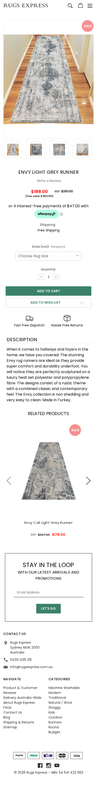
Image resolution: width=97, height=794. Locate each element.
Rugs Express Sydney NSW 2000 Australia (25, 647)
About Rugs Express (19, 702)
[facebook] (40, 765)
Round (53, 727)
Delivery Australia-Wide (22, 697)
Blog (6, 717)
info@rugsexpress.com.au (31, 667)
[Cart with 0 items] (80, 6)
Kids (51, 712)
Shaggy (54, 707)
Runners (55, 722)
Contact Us (12, 712)
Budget (54, 732)
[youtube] (56, 765)
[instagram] (48, 765)
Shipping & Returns (18, 722)
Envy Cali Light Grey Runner (48, 522)
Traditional (57, 697)
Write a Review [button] (49, 180)
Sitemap (10, 727)
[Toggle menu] (90, 6)
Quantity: (48, 269)
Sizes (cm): (48, 246)
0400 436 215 (21, 659)
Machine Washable (64, 687)
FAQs (7, 707)
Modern (54, 692)
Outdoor (55, 717)
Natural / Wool (60, 702)
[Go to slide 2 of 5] (88, 480)
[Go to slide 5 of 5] (9, 480)
